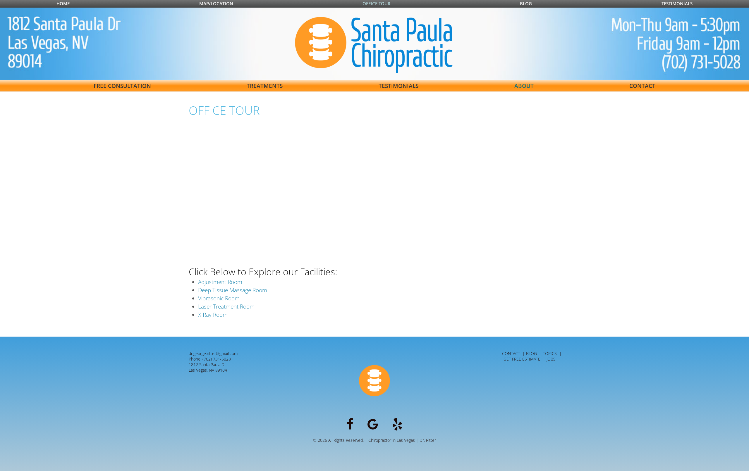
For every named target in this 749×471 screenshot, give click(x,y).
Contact (642, 86)
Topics (550, 353)
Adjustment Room (220, 282)
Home (63, 3)
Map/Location (216, 3)
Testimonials (677, 3)
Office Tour (377, 3)
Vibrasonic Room (219, 298)
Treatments (265, 86)
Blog (526, 3)
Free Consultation (122, 86)
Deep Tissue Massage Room (232, 290)
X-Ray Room (213, 314)
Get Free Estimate (522, 359)
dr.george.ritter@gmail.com (213, 353)
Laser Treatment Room (226, 306)
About (524, 86)
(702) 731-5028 (216, 359)
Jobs (551, 359)
